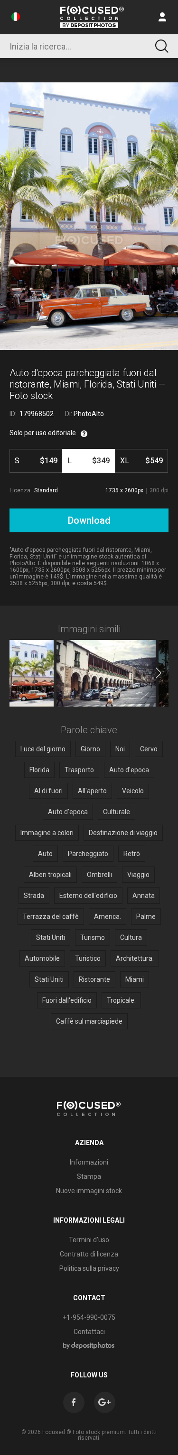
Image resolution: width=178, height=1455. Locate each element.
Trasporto (79, 770)
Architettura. (135, 958)
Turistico (88, 958)
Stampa (89, 1176)
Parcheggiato (88, 853)
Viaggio (138, 874)
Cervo (149, 749)
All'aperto (92, 791)
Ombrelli (99, 874)
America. (107, 916)
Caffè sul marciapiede (89, 1021)
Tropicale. (121, 1000)
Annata (143, 895)
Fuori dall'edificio (67, 1000)
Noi (120, 749)
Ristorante (94, 979)
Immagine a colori (47, 833)
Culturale (116, 812)
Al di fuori (48, 791)
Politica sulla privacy (89, 1268)
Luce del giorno (43, 749)
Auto (45, 853)
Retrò (131, 853)
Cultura (131, 937)
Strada (34, 895)
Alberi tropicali (50, 874)
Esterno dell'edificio (88, 895)
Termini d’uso (89, 1240)
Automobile (42, 958)
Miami (134, 979)
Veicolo (133, 791)
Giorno (90, 749)
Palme (146, 916)
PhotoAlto (89, 414)
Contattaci (89, 1331)
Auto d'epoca (129, 770)
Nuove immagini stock (89, 1191)
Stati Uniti (50, 937)
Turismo (92, 937)
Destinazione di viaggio (123, 833)
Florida (39, 770)
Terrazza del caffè (51, 916)
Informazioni (89, 1162)
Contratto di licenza (89, 1254)
